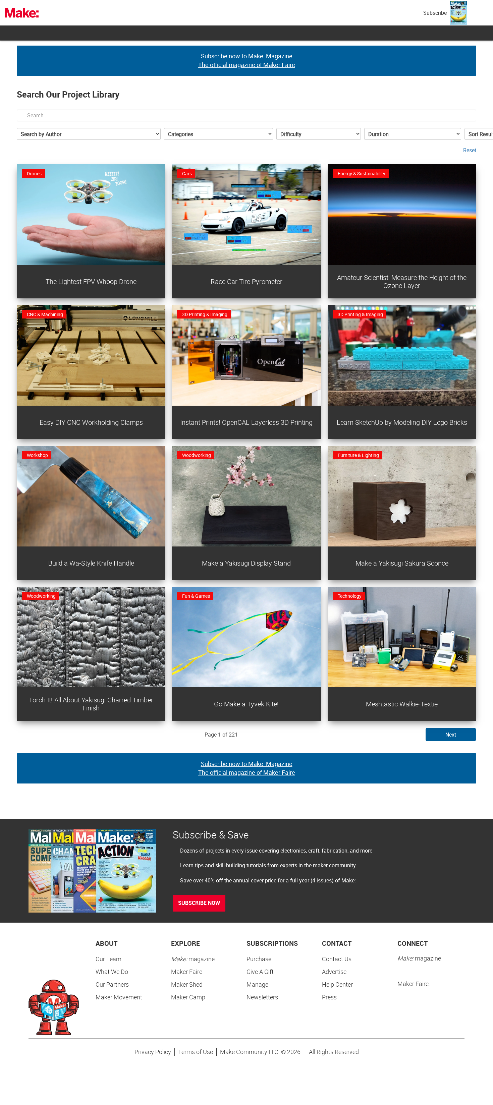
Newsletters (262, 997)
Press (329, 997)
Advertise (334, 972)
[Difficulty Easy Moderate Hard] (318, 134)
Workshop (37, 455)
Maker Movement (119, 997)
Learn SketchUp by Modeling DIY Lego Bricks (402, 422)
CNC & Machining (45, 314)
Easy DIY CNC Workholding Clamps (91, 422)
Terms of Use (195, 1052)
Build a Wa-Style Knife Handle (91, 563)
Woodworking (196, 455)
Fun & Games (196, 596)
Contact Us (336, 959)
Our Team (108, 959)
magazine (193, 959)
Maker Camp (188, 997)
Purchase (258, 959)
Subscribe (435, 12)
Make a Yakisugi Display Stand (246, 563)
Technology (350, 596)
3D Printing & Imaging (204, 314)
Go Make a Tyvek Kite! (246, 703)
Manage (257, 984)
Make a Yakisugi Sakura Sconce (401, 563)
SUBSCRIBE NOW (199, 903)
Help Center (337, 984)
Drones (34, 173)
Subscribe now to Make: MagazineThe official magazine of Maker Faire (246, 60)
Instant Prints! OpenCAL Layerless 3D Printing (246, 422)
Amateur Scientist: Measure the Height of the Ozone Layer (402, 281)
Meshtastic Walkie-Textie (402, 703)
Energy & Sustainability (361, 173)
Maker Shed (187, 984)
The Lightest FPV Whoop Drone (91, 281)
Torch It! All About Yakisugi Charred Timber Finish (91, 703)
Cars (187, 173)
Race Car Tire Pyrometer (246, 281)
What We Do (112, 972)
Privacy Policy (152, 1052)
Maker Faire (186, 972)
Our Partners (112, 984)
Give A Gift (260, 972)
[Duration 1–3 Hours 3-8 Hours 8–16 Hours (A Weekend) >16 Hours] (412, 134)
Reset (469, 150)
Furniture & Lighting (358, 455)
